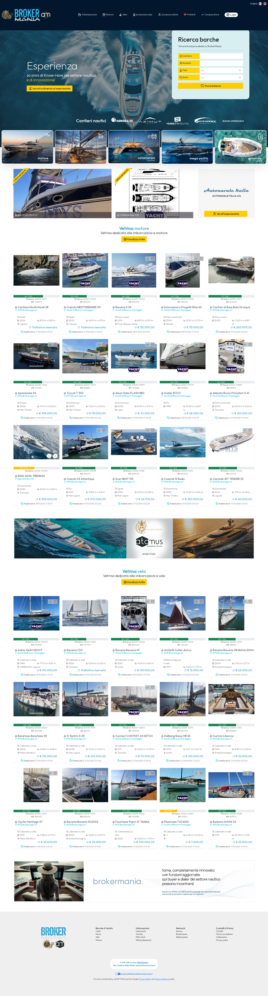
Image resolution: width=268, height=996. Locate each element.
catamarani (146, 158)
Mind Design (142, 962)
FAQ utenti (140, 937)
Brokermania (181, 934)
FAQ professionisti (143, 940)
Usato (98, 931)
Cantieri (139, 934)
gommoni (254, 158)
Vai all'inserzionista (227, 213)
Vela (97, 937)
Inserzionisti (141, 931)
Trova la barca (212, 85)
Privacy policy (222, 940)
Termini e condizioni (224, 934)
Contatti (219, 931)
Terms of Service (162, 979)
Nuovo (98, 934)
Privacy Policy (145, 979)
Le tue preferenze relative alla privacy (136, 973)
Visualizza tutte (136, 239)
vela (99, 158)
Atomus (179, 931)
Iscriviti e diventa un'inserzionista (51, 88)
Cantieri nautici (91, 120)
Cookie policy (221, 937)
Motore (99, 940)
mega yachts (199, 158)
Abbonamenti (182, 937)
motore (43, 158)
